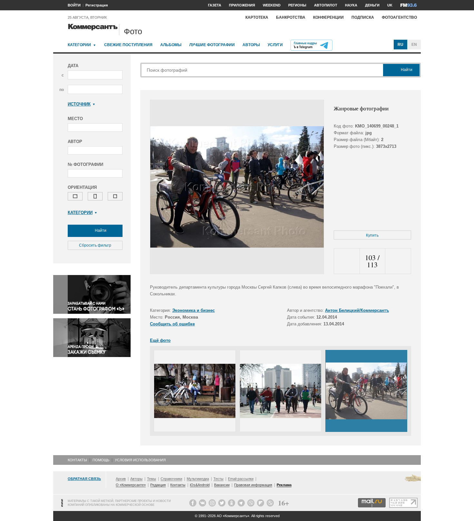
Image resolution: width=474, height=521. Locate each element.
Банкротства (290, 17)
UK (389, 5)
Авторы (251, 45)
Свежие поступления (128, 45)
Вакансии (222, 485)
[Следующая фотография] (398, 261)
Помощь (101, 460)
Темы (151, 479)
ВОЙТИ (74, 5)
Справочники (171, 479)
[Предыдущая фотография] (347, 261)
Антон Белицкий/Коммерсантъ (357, 310)
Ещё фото (160, 340)
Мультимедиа (198, 479)
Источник (79, 104)
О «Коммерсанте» (131, 485)
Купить (372, 235)
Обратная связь (84, 479)
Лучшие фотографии (212, 45)
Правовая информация (253, 485)
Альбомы (171, 45)
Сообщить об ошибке (172, 324)
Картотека (256, 17)
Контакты (77, 460)
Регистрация (96, 5)
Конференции (328, 17)
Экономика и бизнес (193, 310)
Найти (100, 230)
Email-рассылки (240, 479)
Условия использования (140, 460)
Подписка (362, 17)
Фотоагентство (399, 17)
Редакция (158, 485)
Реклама (284, 485)
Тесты (218, 479)
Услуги (275, 45)
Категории (79, 45)
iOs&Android (200, 485)
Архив (121, 479)
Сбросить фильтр (95, 245)
